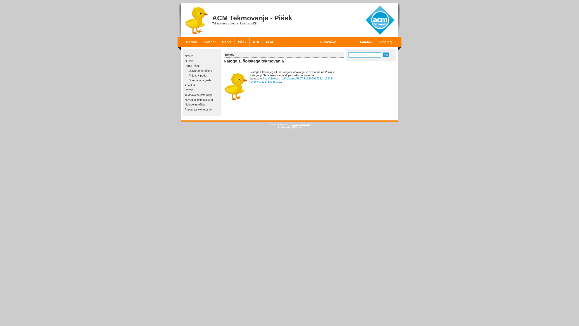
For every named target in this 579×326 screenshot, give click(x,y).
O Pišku (189, 61)
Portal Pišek (192, 65)
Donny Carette (301, 124)
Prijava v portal (198, 75)
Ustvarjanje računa (200, 70)
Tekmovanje (327, 42)
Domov (191, 42)
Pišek (242, 42)
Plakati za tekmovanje (198, 109)
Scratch (366, 42)
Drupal (297, 127)
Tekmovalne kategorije (199, 95)
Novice (189, 56)
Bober (226, 42)
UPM (269, 42)
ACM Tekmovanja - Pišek (252, 18)
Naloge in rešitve (195, 104)
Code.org (385, 42)
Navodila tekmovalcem (199, 99)
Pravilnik (190, 85)
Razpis (189, 90)
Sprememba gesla (200, 80)
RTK (256, 42)
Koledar (210, 42)
